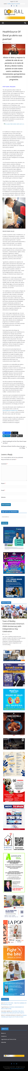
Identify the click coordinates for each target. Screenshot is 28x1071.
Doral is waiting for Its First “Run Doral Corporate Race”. (14, 442)
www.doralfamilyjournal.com (17, 1068)
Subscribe (3, 1042)
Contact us (3, 1036)
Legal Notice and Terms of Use (8, 1039)
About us (3, 1033)
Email (3, 490)
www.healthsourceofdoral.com (10, 410)
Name (3, 483)
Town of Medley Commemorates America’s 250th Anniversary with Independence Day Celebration (13, 626)
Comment (4, 464)
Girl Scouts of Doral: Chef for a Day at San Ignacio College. (13, 447)
